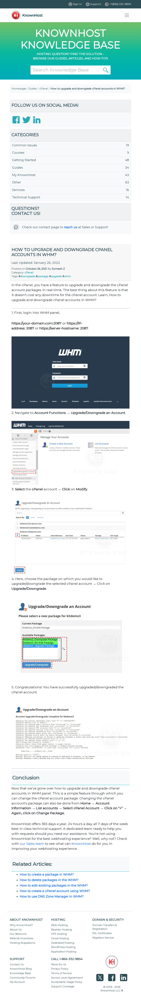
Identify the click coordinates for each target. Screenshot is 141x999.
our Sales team (32, 844)
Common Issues (24, 145)
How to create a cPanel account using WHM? (55, 891)
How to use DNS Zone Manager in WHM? (52, 896)
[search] (106, 69)
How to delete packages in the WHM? (49, 880)
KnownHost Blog (21, 968)
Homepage (19, 88)
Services (18, 190)
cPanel (43, 88)
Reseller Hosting (61, 929)
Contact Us (17, 964)
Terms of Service (61, 973)
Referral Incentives (21, 938)
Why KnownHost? (21, 925)
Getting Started (24, 160)
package (42, 276)
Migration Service (103, 937)
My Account (17, 982)
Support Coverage (62, 986)
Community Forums (22, 977)
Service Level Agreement (67, 977)
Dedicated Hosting (62, 942)
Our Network (18, 933)
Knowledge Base (20, 973)
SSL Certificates (102, 933)
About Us (15, 929)
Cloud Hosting (60, 938)
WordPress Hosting (63, 947)
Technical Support (26, 197)
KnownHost (81, 844)
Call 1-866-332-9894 (67, 959)
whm (67, 276)
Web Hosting (59, 925)
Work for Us (58, 964)
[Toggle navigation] (127, 15)
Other (16, 182)
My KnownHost (24, 175)
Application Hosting (63, 951)
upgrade (56, 276)
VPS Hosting (59, 933)
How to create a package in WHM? (47, 874)
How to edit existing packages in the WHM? (54, 885)
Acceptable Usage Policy (66, 982)
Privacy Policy (59, 968)
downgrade (27, 276)
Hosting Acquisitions (22, 942)
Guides (33, 88)
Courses (18, 153)
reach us (70, 227)
